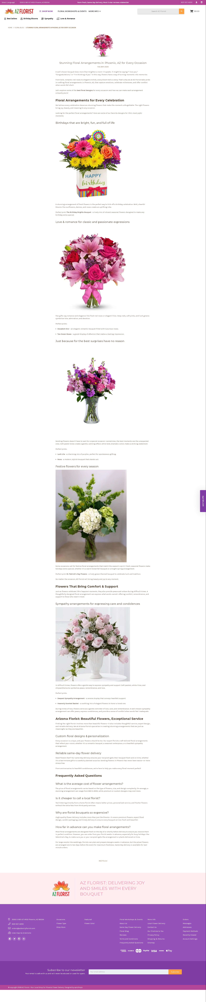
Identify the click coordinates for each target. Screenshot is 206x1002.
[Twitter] (14, 938)
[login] (196, 2)
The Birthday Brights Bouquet (79, 212)
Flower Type (61, 923)
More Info (94, 11)
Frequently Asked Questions (131, 943)
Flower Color (89, 923)
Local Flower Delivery (156, 923)
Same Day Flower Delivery (130, 927)
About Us (123, 923)
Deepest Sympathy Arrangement (71, 698)
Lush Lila (61, 454)
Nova (59, 459)
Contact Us (152, 927)
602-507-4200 (186, 2)
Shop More (61, 927)
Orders (185, 919)
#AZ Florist (103, 861)
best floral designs (84, 90)
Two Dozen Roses (64, 334)
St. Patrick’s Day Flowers (77, 574)
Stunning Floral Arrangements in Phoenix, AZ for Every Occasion (103, 63)
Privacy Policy (153, 935)
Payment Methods (190, 931)
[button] (203, 501)
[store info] (201, 2)
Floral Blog (124, 931)
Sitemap (151, 943)
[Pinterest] (23, 938)
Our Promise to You (156, 931)
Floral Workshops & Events (72, 11)
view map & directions (21, 933)
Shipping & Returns (156, 939)
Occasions (61, 919)
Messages (187, 923)
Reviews (123, 935)
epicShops (78, 987)
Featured (88, 919)
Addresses (187, 927)
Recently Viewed (189, 935)
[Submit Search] (181, 11)
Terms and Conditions (129, 939)
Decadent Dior (63, 329)
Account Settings (190, 939)
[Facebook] (9, 938)
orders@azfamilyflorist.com (23, 928)
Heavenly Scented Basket (68, 703)
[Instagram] (19, 938)
